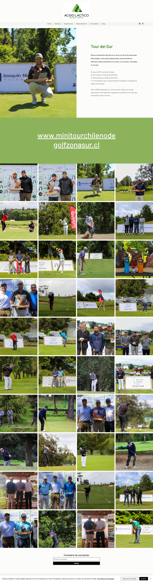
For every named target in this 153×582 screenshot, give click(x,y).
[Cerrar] (150, 578)
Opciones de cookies (129, 579)
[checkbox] (5, 312)
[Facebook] (143, 24)
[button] (33, 312)
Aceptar (143, 579)
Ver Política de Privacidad (105, 579)
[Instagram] (140, 24)
